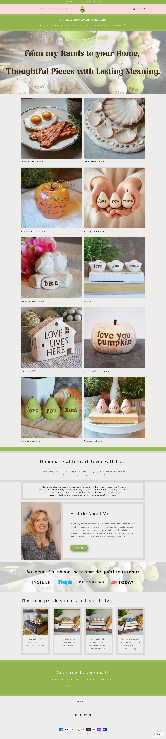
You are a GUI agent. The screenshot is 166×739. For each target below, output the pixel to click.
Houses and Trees (30, 371)
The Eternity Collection (33, 231)
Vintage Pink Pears (94, 441)
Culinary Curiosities (31, 162)
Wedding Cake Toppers (32, 301)
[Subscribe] (100, 685)
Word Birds (89, 301)
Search (83, 707)
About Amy (78, 548)
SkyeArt (79, 733)
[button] (134, 9)
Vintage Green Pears (31, 441)
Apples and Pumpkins (95, 371)
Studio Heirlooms (93, 162)
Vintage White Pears (94, 231)
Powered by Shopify (87, 733)
